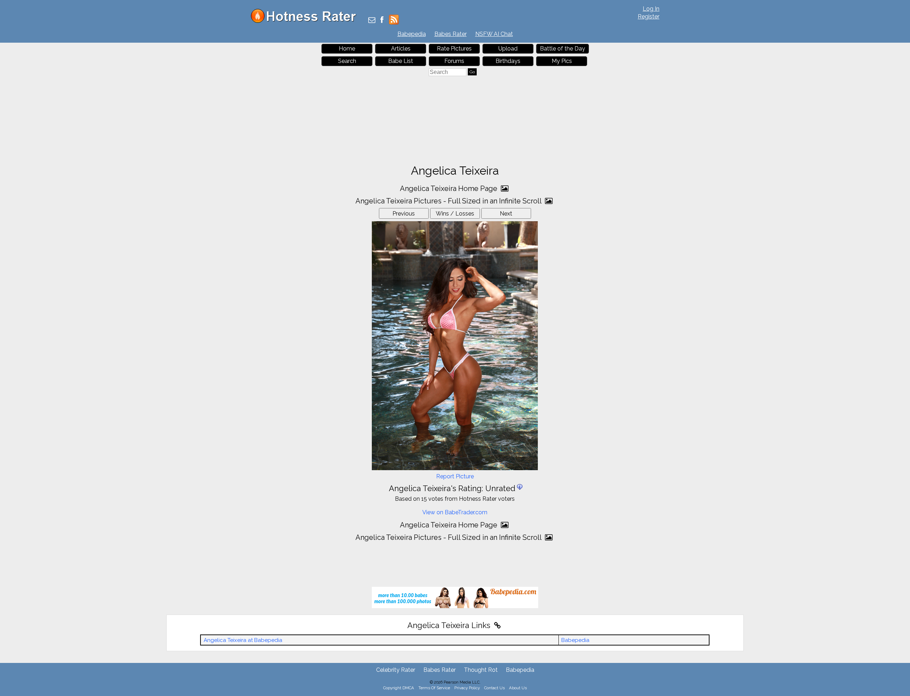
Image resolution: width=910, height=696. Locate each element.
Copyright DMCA (398, 687)
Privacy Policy (467, 687)
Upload (508, 48)
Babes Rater (450, 34)
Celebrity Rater (395, 669)
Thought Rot (481, 669)
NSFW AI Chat (494, 34)
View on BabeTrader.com (454, 512)
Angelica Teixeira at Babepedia (243, 640)
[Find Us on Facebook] (382, 20)
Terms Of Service (434, 687)
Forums (454, 61)
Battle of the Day (562, 48)
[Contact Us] (371, 20)
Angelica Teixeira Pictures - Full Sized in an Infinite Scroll (449, 201)
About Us (518, 687)
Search (347, 61)
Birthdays (508, 61)
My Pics (562, 61)
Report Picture (455, 476)
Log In (651, 8)
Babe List (400, 61)
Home (347, 48)
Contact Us (494, 687)
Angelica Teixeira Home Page (449, 188)
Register (648, 16)
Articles (401, 48)
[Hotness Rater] (306, 21)
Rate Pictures (454, 48)
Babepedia (411, 34)
